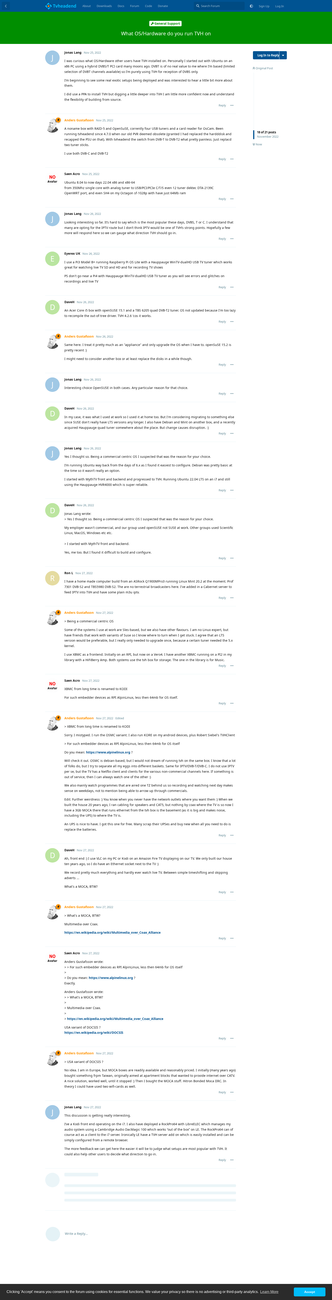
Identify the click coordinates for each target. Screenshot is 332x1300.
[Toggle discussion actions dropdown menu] (283, 55)
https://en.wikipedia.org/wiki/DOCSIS (93, 1032)
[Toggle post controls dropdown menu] (232, 105)
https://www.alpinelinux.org (108, 752)
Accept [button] (309, 1292)
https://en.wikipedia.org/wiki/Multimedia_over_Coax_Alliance (112, 932)
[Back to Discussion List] (6, 6)
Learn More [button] (269, 1292)
